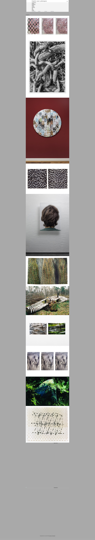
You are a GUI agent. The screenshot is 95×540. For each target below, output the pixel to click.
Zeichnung (52, 11)
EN (67, 1)
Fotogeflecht (33, 11)
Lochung (45, 11)
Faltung (39, 11)
